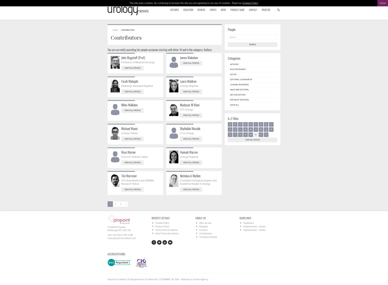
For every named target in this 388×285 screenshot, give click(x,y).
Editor (233, 74)
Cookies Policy (250, 3)
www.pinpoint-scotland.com (122, 238)
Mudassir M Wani (189, 104)
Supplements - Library (254, 226)
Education (188, 10)
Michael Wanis (129, 128)
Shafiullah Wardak (190, 128)
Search (252, 44)
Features (174, 10)
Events (213, 10)
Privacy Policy (162, 226)
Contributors (205, 233)
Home (115, 30)
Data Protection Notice (167, 233)
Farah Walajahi (129, 81)
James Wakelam (189, 57)
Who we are (205, 223)
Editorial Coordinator (241, 79)
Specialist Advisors (239, 100)
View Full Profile (132, 68)
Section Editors (237, 95)
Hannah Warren (189, 152)
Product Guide (237, 10)
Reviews (201, 10)
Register (266, 10)
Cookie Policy (162, 223)
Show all (234, 105)
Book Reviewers (238, 69)
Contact (253, 10)
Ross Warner (128, 152)
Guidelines (248, 223)
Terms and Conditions (166, 230)
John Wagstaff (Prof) (133, 57)
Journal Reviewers (239, 85)
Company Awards (208, 237)
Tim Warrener (129, 175)
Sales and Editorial (239, 90)
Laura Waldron (188, 81)
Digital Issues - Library (254, 230)
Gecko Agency (200, 279)
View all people (252, 140)
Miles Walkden (129, 104)
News (223, 10)
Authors (234, 64)
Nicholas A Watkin (190, 175)
